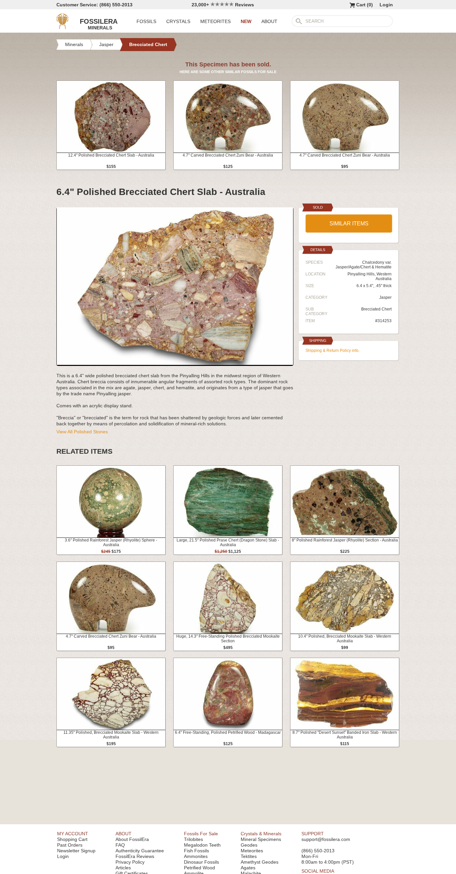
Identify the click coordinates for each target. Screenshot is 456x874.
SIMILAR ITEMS (349, 223)
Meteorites (252, 850)
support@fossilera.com (325, 839)
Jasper (385, 297)
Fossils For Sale (201, 833)
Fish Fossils (196, 850)
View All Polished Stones (82, 431)
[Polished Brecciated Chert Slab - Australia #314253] (175, 363)
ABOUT (269, 21)
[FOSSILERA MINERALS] (62, 27)
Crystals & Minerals (261, 833)
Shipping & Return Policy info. (332, 350)
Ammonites (196, 856)
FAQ (120, 845)
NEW (246, 21)
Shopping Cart (72, 839)
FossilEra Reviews (135, 856)
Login (386, 4)
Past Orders (69, 845)
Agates (248, 867)
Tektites (249, 856)
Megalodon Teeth (202, 845)
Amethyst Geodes (259, 862)
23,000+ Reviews (223, 4)
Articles (123, 867)
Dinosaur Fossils (201, 862)
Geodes (249, 845)
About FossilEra (132, 839)
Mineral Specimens (261, 839)
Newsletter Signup (76, 850)
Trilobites (193, 839)
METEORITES (215, 21)
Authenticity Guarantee (140, 850)
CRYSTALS (178, 21)
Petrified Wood (199, 867)
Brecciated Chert (376, 309)
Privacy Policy (130, 862)
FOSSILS (146, 21)
